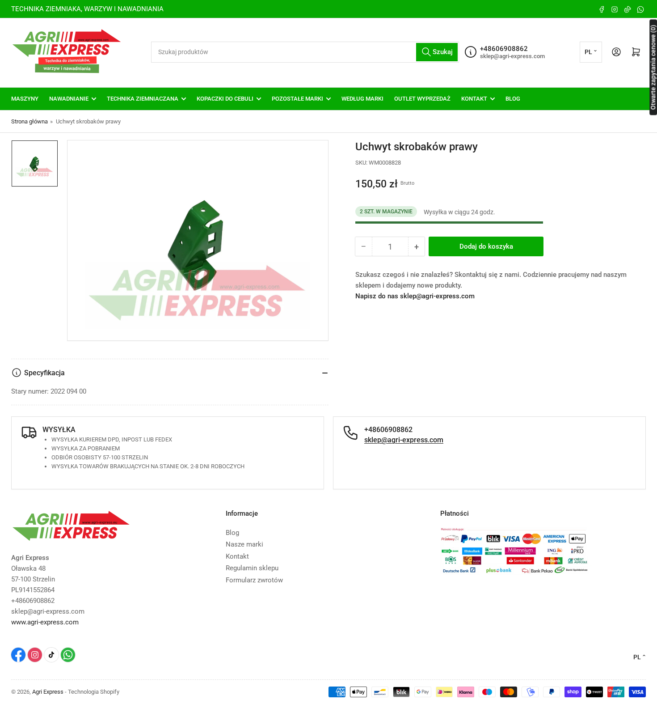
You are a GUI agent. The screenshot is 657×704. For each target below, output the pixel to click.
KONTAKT (474, 98)
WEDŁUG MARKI (362, 98)
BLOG (512, 98)
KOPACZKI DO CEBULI (225, 98)
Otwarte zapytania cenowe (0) (653, 67)
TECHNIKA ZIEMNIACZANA (142, 98)
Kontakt (237, 556)
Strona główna (29, 121)
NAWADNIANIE (68, 98)
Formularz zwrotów (254, 580)
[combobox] (305, 52)
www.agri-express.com (45, 622)
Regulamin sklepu (252, 568)
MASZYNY (24, 98)
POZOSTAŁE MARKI (297, 98)
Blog (232, 533)
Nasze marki (244, 544)
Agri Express (47, 691)
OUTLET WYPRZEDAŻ (422, 98)
